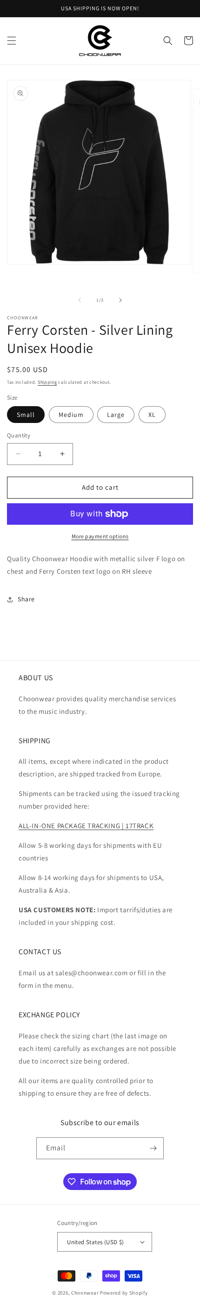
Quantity (18, 435)
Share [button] (26, 599)
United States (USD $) (95, 1242)
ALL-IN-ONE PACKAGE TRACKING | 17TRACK (86, 825)
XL (152, 414)
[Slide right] (120, 300)
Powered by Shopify (124, 1292)
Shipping (47, 382)
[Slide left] (79, 300)
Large (116, 414)
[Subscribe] (153, 1148)
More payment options (100, 536)
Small (26, 414)
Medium (71, 414)
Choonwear (85, 1292)
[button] (11, 40)
